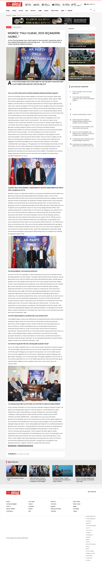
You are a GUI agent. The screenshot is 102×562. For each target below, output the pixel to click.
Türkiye (92, 35)
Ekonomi (53, 501)
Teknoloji (53, 511)
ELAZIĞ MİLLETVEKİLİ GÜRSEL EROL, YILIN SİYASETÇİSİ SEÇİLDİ (82, 127)
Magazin (53, 506)
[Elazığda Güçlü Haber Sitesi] (14, 6)
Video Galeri (76, 501)
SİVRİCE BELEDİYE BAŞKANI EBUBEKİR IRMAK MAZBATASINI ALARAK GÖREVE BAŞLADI (81, 121)
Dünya (8, 501)
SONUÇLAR (47, 4)
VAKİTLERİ (67, 4)
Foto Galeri (31, 501)
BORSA (38, 4)
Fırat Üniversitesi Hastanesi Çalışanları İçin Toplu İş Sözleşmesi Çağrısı (82, 98)
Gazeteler (31, 506)
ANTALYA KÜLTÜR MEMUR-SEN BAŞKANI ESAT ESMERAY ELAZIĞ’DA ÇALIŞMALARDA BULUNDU (82, 133)
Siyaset (9, 27)
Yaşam (75, 511)
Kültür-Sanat (76, 504)
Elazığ (92, 51)
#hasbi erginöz (12, 446)
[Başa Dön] (99, 559)
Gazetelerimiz (89, 535)
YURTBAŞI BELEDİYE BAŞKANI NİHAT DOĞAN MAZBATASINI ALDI (82, 139)
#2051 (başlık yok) (90, 516)
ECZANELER (57, 4)
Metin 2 (87, 548)
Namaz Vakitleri (10, 509)
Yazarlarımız (9, 511)
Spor (29, 511)
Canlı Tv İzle (89, 530)
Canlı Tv (8, 506)
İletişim (88, 539)
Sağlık (74, 506)
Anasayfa (88, 521)
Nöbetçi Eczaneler (56, 509)
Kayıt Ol (88, 541)
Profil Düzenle (89, 555)
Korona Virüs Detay (91, 544)
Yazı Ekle (88, 560)
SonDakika (76, 509)
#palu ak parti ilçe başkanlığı (25, 446)
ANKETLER (88, 523)
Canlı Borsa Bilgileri (11, 504)
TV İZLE (29, 4)
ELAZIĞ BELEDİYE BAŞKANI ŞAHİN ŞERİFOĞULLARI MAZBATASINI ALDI (82, 145)
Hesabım (88, 537)
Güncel (30, 504)
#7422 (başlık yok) (90, 518)
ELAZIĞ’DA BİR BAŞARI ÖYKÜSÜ (80, 114)
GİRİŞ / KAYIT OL (90, 4)
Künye (87, 546)
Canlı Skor (53, 504)
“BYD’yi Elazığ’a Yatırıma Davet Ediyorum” (81, 92)
